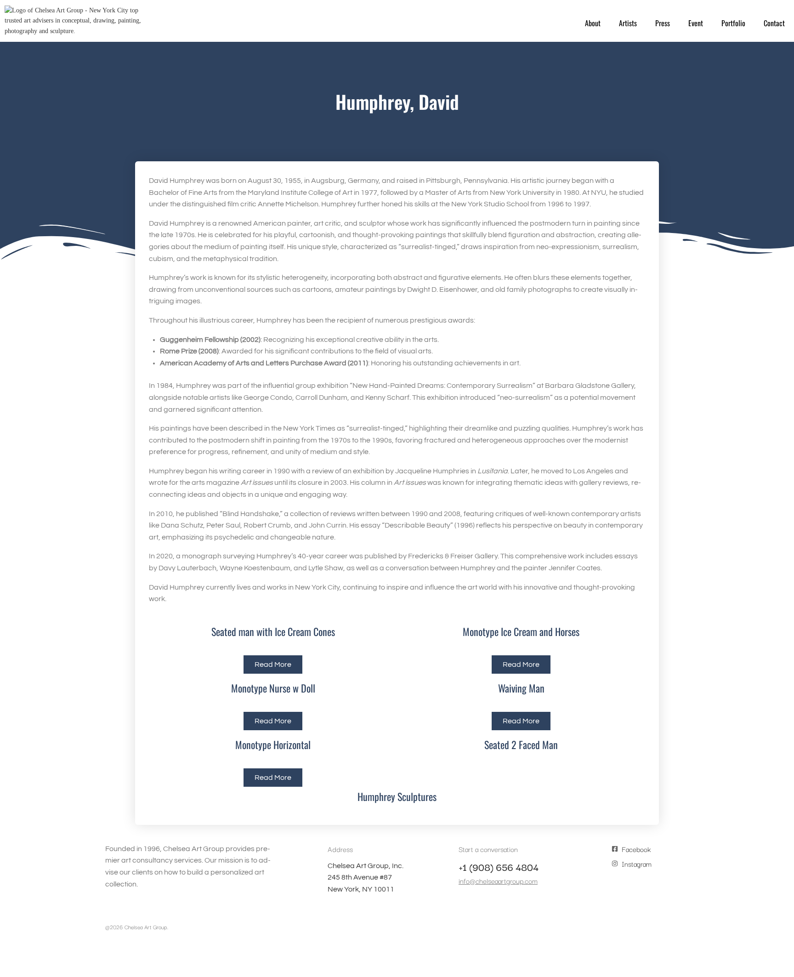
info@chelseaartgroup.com (498, 880)
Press (662, 22)
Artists (628, 22)
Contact (774, 22)
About (593, 22)
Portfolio (733, 22)
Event (695, 22)
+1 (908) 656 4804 (499, 866)
